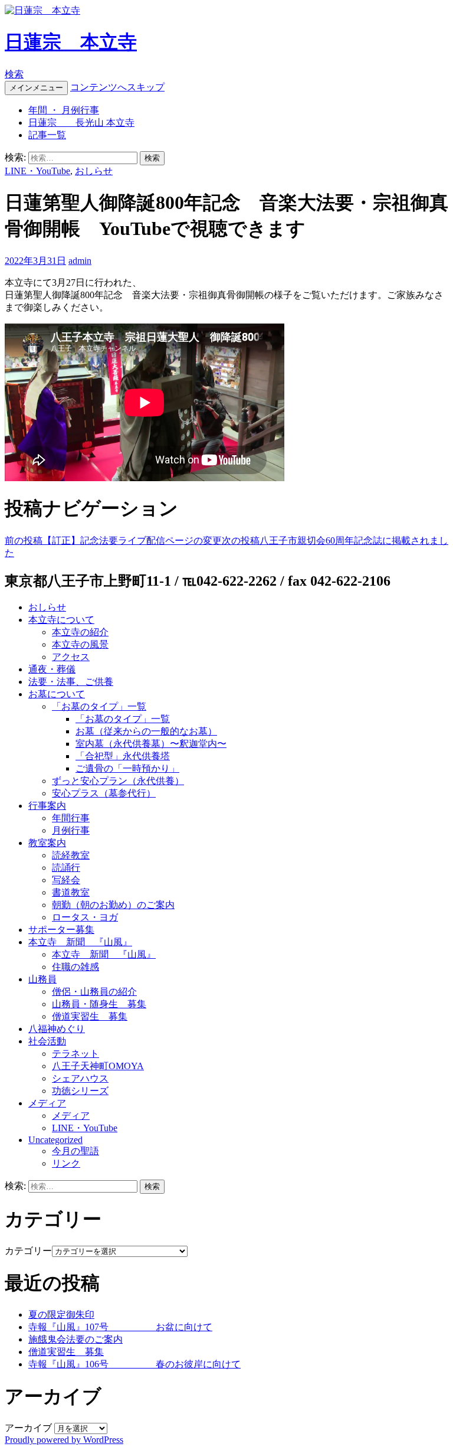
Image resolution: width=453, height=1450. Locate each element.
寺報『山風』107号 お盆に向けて (120, 1327)
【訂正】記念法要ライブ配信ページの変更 (113, 540)
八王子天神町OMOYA (98, 1066)
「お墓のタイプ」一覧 (99, 706)
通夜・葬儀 (52, 669)
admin (79, 261)
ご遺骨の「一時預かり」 (127, 768)
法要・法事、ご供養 (70, 682)
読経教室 (71, 855)
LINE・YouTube (37, 171)
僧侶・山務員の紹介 (94, 992)
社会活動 (47, 1041)
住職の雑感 (75, 967)
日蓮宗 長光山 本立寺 (81, 122)
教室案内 (47, 843)
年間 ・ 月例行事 (63, 110)
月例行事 (71, 830)
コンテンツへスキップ (117, 87)
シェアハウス (80, 1078)
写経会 (66, 880)
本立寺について (61, 620)
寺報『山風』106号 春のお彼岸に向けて (134, 1364)
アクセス (71, 657)
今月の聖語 (75, 1151)
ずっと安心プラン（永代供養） (118, 781)
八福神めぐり (56, 1029)
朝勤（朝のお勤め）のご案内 (113, 905)
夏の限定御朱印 (61, 1314)
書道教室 (71, 892)
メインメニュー (36, 87)
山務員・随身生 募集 (99, 1004)
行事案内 (47, 806)
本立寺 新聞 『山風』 (80, 942)
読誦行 (66, 868)
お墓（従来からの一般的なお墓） (146, 731)
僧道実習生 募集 (89, 1016)
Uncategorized (55, 1140)
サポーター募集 (61, 930)
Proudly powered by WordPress (64, 1440)
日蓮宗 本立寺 (71, 42)
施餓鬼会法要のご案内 (75, 1339)
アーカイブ (28, 1428)
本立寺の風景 (80, 644)
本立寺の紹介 (80, 632)
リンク (66, 1163)
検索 (14, 74)
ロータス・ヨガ (85, 917)
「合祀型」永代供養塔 (123, 756)
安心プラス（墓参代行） (104, 793)
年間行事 (71, 818)
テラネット (75, 1054)
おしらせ (94, 171)
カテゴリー (28, 1251)
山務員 (42, 979)
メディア (47, 1103)
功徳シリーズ (80, 1091)
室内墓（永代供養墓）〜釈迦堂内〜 (151, 744)
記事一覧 (47, 135)
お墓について (56, 694)
